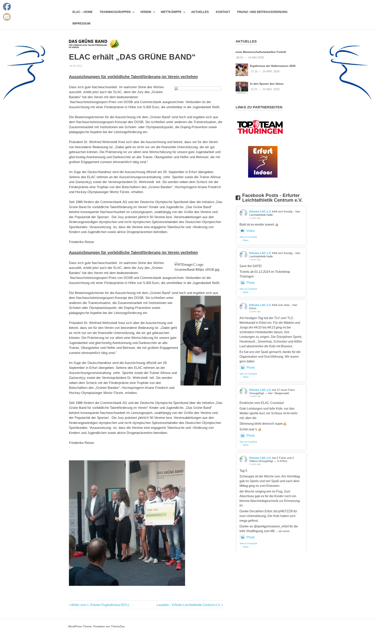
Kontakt (223, 12)
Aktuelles (200, 12)
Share (246, 240)
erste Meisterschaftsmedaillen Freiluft (261, 52)
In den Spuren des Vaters (267, 83)
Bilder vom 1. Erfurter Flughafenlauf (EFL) (100, 605)
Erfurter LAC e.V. (260, 211)
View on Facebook (248, 237)
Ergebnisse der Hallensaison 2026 (273, 65)
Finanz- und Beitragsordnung (262, 12)
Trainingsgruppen (115, 12)
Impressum (81, 23)
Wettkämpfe (171, 12)
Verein (145, 12)
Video (250, 230)
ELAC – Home (82, 12)
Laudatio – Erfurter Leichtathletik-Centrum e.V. (189, 605)
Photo (251, 282)
